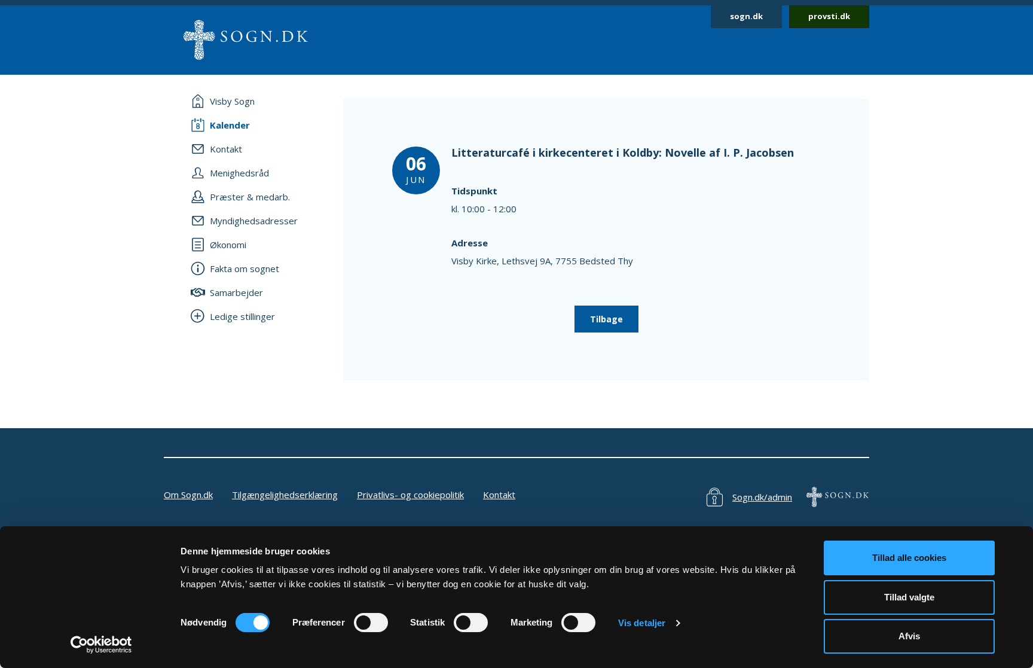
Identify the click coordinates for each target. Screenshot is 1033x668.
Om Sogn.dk (188, 495)
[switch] (371, 622)
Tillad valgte (909, 597)
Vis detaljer (641, 623)
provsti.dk (829, 16)
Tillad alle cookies (909, 558)
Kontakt (499, 495)
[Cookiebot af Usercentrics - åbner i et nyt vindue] (101, 645)
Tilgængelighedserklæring (285, 495)
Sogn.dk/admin (762, 497)
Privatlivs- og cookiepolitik (410, 495)
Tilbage (606, 319)
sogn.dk (746, 16)
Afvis (909, 636)
